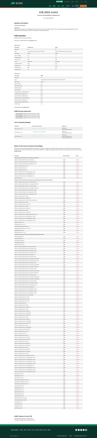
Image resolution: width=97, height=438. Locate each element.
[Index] (49, 18)
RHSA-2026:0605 (19, 113)
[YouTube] (76, 430)
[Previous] (46, 18)
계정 (73, 1)
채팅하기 (49, 429)
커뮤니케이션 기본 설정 (39, 429)
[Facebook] (79, 430)
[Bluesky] (86, 430)
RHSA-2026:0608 (19, 116)
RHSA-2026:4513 (19, 117)
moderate (31, 40)
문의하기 (77, 5)
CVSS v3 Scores (17, 45)
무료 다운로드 (83, 5)
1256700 (24, 107)
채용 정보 (21, 429)
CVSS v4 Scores (17, 73)
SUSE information (20, 35)
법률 (25, 429)
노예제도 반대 (28, 429)
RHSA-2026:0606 (19, 115)
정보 (33, 429)
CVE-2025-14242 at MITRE (19, 25)
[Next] (52, 18)
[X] (81, 430)
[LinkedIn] (83, 430)
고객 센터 (67, 1)
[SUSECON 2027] (59, 1)
